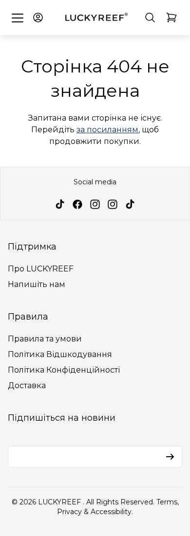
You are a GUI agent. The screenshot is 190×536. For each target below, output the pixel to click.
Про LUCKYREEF (41, 268)
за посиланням (107, 129)
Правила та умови (45, 338)
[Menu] (17, 17)
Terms (166, 502)
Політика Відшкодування (60, 354)
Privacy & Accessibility (94, 511)
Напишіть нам (36, 284)
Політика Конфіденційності (64, 370)
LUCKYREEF (60, 502)
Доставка (27, 385)
